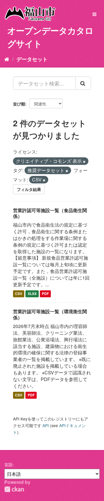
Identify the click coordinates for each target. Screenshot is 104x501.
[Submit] (83, 83)
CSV (18, 293)
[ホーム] (6, 59)
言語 (8, 464)
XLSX (32, 293)
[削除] (84, 161)
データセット (32, 59)
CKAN (14, 489)
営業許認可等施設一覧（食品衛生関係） (50, 213)
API (45, 425)
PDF (45, 293)
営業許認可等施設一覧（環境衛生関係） (50, 314)
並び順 (19, 104)
